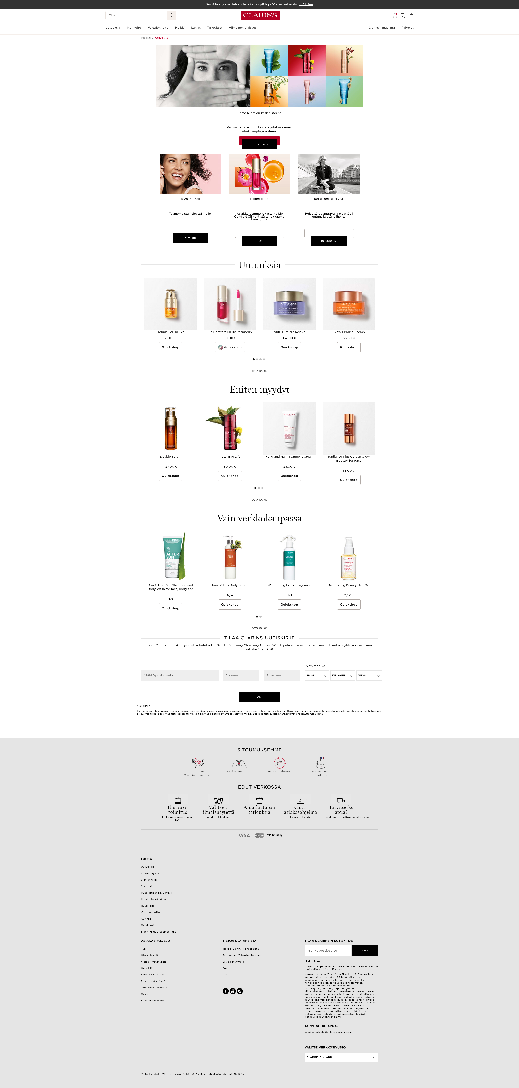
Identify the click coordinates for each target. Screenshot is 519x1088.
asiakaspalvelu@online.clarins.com (348, 817)
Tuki (144, 948)
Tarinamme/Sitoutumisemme (242, 955)
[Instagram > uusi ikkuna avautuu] (240, 993)
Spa (225, 968)
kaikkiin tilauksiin (218, 811)
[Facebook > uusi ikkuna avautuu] (226, 993)
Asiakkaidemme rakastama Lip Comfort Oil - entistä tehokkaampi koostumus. (259, 216)
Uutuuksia (147, 866)
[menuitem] (394, 15)
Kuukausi (338, 675)
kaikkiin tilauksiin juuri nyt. (177, 812)
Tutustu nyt (259, 144)
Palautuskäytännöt (154, 981)
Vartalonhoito (150, 912)
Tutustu (190, 238)
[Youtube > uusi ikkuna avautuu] (233, 993)
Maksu (145, 994)
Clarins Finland (319, 1057)
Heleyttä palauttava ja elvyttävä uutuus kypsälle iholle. (329, 215)
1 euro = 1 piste (300, 811)
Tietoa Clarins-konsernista (241, 948)
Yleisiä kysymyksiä (154, 961)
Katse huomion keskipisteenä (259, 112)
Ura (225, 974)
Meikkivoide (149, 925)
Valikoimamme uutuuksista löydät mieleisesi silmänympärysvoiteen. (259, 129)
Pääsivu (146, 37)
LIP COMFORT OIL (260, 199)
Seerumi (146, 886)
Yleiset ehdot (150, 1074)
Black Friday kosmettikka (158, 931)
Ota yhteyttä (150, 955)
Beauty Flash (190, 199)
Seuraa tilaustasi (152, 974)
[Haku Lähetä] (171, 15)
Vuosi (362, 675)
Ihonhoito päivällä (153, 899)
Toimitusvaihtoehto (154, 987)
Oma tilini (147, 968)
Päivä (310, 675)
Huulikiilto (148, 905)
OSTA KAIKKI (259, 371)
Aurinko (146, 918)
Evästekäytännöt (152, 1000)
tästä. (320, 713)
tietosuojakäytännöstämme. (324, 1016)
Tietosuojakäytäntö (175, 1074)
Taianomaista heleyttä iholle (190, 213)
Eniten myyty (150, 873)
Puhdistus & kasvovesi (156, 892)
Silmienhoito (149, 879)
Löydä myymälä (233, 961)
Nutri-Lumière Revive (329, 199)
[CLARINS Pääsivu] (260, 15)
